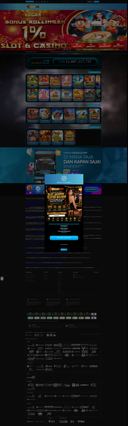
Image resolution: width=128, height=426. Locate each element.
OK (64, 249)
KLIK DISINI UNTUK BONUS (64, 237)
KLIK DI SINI (64, 226)
